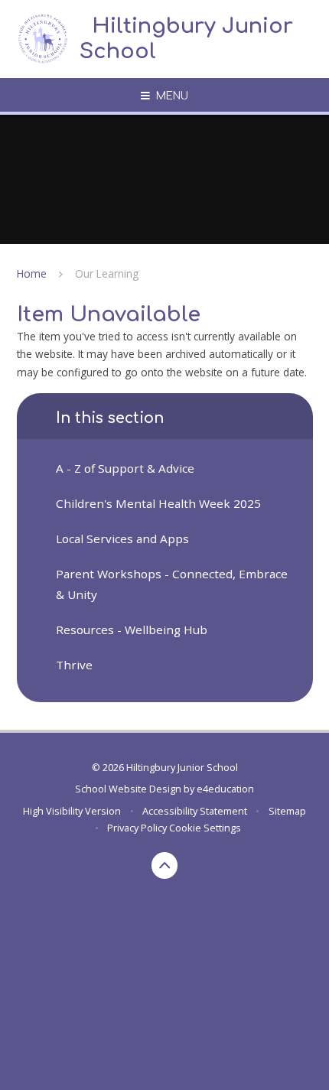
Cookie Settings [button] (205, 828)
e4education (225, 789)
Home (32, 273)
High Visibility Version (72, 811)
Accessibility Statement (194, 811)
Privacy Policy (137, 828)
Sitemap (287, 811)
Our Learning (106, 273)
